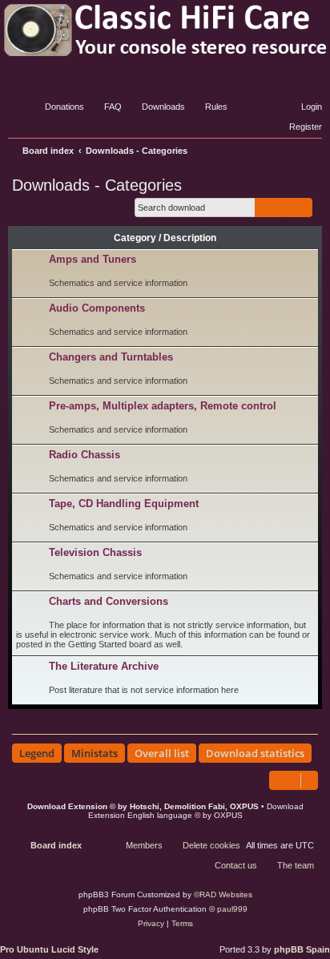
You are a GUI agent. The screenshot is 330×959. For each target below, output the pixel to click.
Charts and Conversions (108, 601)
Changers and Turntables (111, 357)
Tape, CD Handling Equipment (124, 504)
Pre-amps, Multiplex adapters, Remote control (162, 406)
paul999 (232, 909)
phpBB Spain (302, 949)
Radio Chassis (84, 455)
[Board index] (165, 30)
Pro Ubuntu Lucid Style (49, 949)
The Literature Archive (104, 666)
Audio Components (97, 308)
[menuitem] (57, 106)
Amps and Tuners (92, 259)
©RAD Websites (223, 894)
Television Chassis (95, 552)
